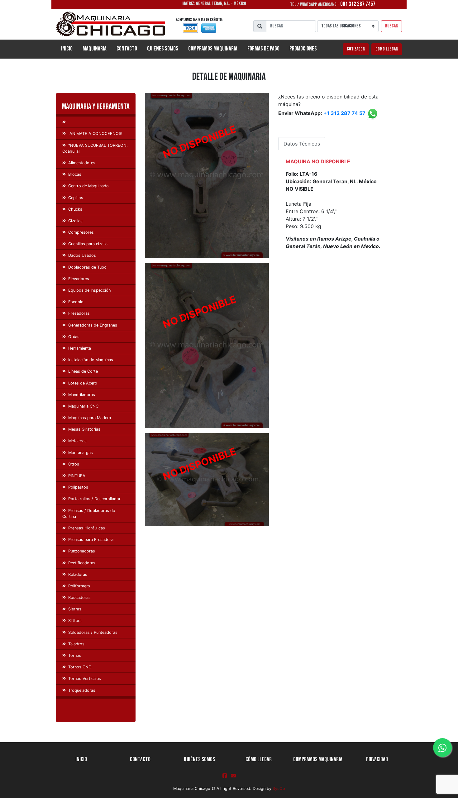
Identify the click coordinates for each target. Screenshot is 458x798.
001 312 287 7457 (357, 4)
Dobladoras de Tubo (87, 267)
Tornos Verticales (84, 678)
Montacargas (80, 452)
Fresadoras (79, 313)
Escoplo (75, 301)
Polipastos (78, 487)
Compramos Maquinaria (212, 48)
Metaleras (77, 440)
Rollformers (79, 586)
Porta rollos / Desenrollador (94, 498)
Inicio (69, 48)
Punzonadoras (81, 551)
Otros (73, 464)
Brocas (74, 174)
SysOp (279, 788)
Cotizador (356, 49)
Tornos (74, 655)
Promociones (303, 48)
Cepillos (75, 197)
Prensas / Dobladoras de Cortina (88, 513)
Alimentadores (81, 162)
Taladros (76, 644)
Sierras (74, 609)
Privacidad (377, 759)
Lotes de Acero (82, 383)
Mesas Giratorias (84, 429)
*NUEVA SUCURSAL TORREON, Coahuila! (95, 148)
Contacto (127, 48)
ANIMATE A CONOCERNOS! (95, 133)
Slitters (75, 620)
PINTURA (76, 475)
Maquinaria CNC (83, 406)
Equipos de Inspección (89, 290)
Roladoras (77, 574)
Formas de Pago (263, 48)
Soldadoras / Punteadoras (92, 632)
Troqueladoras (81, 690)
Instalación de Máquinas (90, 359)
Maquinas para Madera (89, 417)
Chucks (75, 209)
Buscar (391, 26)
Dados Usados (82, 255)
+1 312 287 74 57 (344, 113)
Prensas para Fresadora (90, 539)
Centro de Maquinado (88, 186)
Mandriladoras (81, 394)
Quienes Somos (162, 48)
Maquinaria (95, 48)
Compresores (81, 232)
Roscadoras (79, 597)
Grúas (73, 336)
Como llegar (386, 49)
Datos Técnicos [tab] (302, 144)
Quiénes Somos (199, 759)
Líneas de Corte (83, 371)
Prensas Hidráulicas (86, 528)
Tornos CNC (79, 667)
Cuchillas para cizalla (87, 243)
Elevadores (78, 278)
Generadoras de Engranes (92, 325)
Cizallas (75, 220)
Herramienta (79, 348)
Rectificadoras (81, 563)
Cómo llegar (259, 759)
